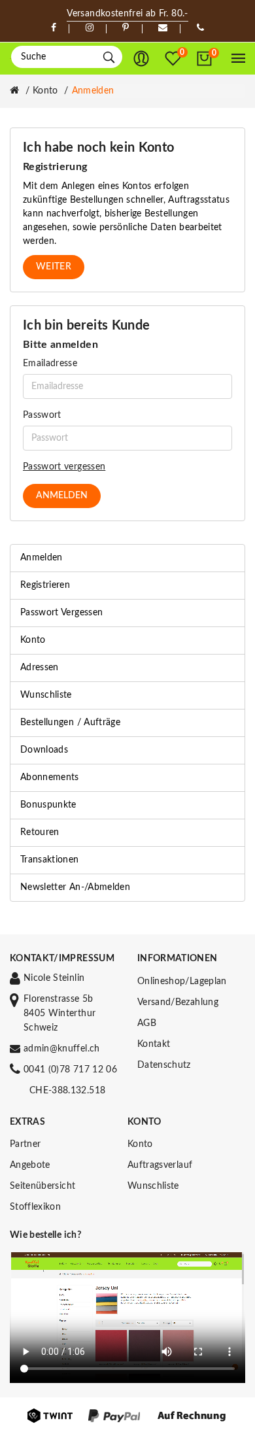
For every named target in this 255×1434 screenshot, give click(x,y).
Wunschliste (46, 695)
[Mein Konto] (141, 59)
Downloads (44, 750)
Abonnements (49, 777)
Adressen (39, 667)
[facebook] (53, 28)
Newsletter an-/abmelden (75, 887)
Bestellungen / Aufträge (70, 722)
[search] (108, 57)
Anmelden (93, 90)
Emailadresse (50, 363)
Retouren (40, 832)
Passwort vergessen (64, 466)
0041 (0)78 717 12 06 (70, 1069)
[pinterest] (125, 28)
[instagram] (90, 28)
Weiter (53, 266)
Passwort (42, 415)
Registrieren (45, 585)
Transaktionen (49, 859)
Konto (45, 90)
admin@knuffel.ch (62, 1048)
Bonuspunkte (48, 805)
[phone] (200, 28)
